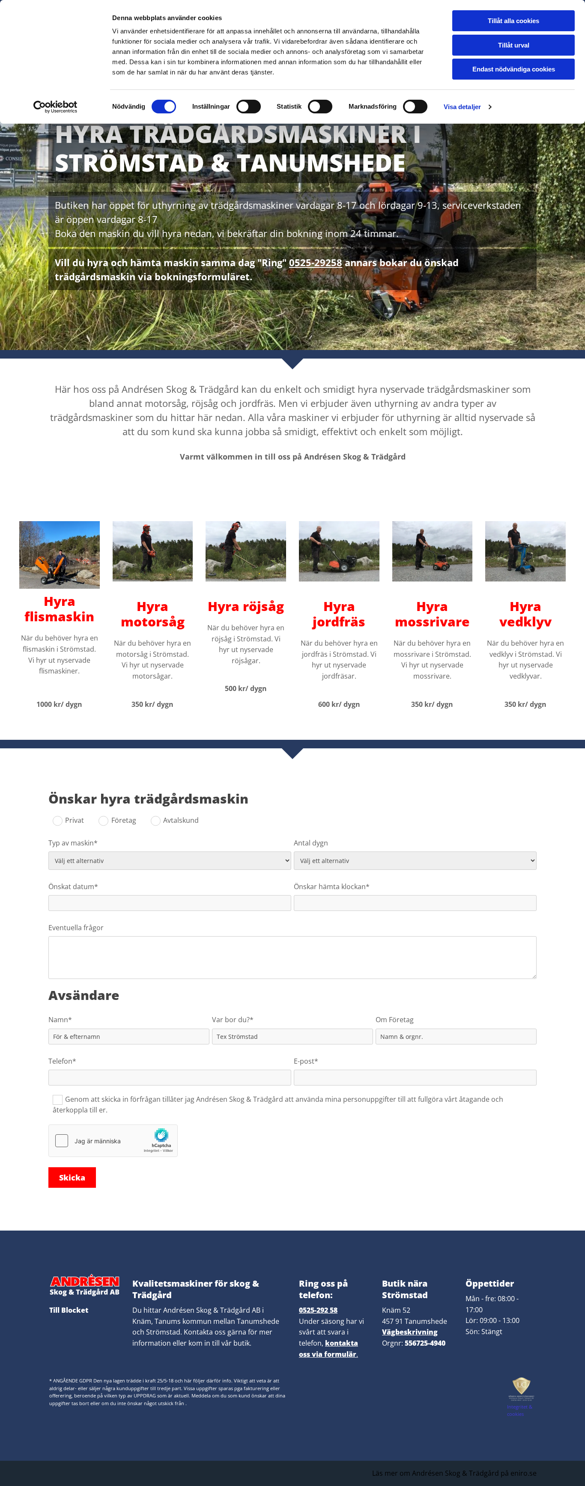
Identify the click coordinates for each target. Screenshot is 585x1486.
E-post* (306, 1061)
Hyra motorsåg (153, 613)
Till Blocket (68, 1310)
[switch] (248, 106)
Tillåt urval (513, 45)
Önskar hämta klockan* (332, 887)
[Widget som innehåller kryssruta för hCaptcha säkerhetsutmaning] (113, 1140)
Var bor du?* (233, 1020)
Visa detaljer (462, 106)
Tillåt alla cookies (513, 20)
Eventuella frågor (76, 928)
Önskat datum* (73, 887)
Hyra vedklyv (525, 613)
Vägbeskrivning (410, 1332)
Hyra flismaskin (59, 608)
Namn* (60, 1020)
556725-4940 (425, 1343)
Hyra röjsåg (246, 606)
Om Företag (395, 1020)
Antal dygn (311, 843)
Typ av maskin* (73, 843)
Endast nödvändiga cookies (513, 69)
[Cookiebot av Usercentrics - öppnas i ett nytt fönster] (55, 107)
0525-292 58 (318, 1310)
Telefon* (62, 1061)
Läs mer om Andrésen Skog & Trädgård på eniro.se (454, 1473)
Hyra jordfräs (339, 613)
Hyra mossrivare (432, 613)
